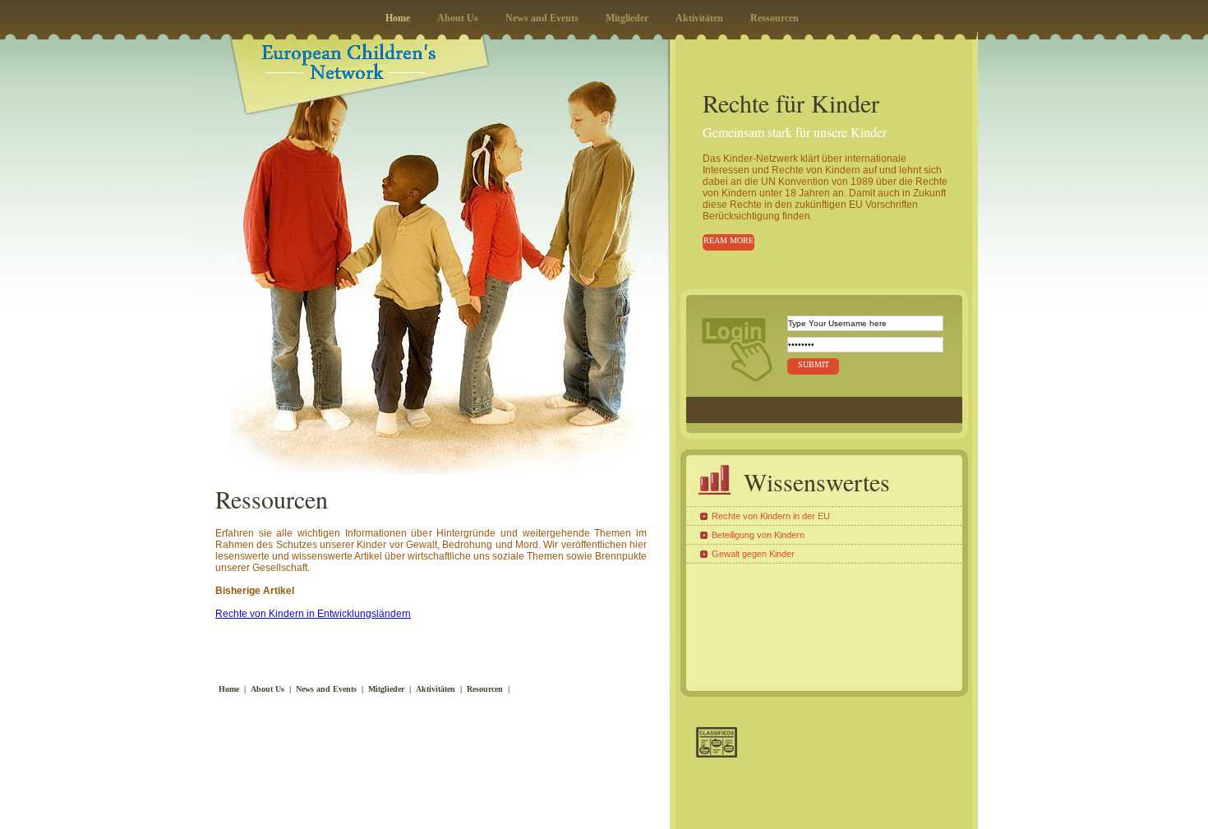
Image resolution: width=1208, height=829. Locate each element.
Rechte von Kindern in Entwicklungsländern (313, 613)
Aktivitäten (699, 18)
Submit (813, 364)
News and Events (542, 18)
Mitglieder (627, 18)
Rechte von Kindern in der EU (771, 516)
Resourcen (485, 688)
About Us (457, 18)
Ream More (728, 240)
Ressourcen (774, 18)
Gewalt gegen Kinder (753, 554)
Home (397, 18)
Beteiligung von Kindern (758, 535)
